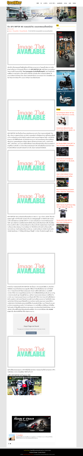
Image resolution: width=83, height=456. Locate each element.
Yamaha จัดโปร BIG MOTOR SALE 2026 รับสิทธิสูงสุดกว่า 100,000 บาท (64, 221)
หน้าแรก (10, 31)
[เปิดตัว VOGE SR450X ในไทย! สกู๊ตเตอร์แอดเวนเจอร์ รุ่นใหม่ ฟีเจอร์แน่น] (62, 182)
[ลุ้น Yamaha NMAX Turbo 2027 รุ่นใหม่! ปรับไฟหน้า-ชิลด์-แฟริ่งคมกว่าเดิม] (62, 151)
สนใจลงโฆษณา (27, 450)
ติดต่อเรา (74, 3)
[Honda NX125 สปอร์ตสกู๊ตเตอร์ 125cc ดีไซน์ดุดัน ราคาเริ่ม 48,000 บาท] (62, 167)
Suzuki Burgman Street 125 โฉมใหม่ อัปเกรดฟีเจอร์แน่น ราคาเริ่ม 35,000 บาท (65, 114)
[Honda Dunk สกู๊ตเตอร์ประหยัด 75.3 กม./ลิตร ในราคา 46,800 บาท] (62, 136)
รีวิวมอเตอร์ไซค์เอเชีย (23, 31)
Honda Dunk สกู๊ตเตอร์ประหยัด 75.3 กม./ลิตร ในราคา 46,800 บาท (65, 129)
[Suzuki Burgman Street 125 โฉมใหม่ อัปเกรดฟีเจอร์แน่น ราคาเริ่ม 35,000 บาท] (62, 120)
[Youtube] (10, 443)
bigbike (29, 454)
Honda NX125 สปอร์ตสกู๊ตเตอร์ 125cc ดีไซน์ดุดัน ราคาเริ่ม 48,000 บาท (65, 160)
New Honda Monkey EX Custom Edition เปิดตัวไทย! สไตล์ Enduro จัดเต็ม (65, 191)
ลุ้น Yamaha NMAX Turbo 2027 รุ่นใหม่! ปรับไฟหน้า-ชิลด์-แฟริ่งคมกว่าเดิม (65, 144)
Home (38, 3)
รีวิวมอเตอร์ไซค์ (15, 31)
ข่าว (41, 3)
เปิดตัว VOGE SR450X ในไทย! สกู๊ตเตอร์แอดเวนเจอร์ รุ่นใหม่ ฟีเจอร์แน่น (64, 175)
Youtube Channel (41, 452)
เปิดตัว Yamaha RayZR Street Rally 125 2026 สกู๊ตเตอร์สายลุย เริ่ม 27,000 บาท (65, 206)
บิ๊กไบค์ (32, 454)
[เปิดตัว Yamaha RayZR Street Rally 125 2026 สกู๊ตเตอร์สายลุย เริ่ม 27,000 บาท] (62, 213)
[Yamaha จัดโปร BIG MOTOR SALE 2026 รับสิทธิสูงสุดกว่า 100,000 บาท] (62, 228)
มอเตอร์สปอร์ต (59, 3)
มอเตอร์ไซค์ (25, 454)
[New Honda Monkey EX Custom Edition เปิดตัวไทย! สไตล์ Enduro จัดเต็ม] (62, 197)
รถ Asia (46, 3)
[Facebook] (8, 443)
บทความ (65, 3)
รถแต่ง (70, 3)
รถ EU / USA (52, 3)
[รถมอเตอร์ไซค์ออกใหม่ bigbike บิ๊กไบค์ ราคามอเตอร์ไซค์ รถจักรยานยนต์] (14, 3)
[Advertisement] (29, 88)
